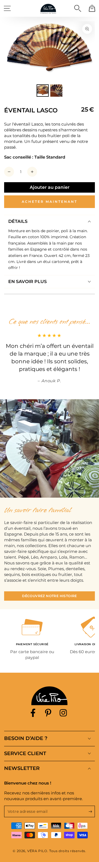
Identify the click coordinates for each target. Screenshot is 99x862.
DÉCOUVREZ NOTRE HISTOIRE (49, 596)
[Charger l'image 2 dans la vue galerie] (56, 90)
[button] (77, 8)
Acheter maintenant (49, 201)
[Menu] (7, 8)
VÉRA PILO (37, 851)
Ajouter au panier (50, 187)
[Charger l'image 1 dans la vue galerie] (43, 90)
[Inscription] (92, 812)
